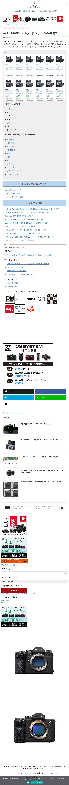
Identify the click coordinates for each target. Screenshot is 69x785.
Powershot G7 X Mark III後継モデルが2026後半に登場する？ (42, 440)
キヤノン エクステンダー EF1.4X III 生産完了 (21, 226)
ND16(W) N (11, 146)
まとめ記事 (53, 11)
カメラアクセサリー (13, 413)
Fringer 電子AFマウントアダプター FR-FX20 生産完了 (25, 219)
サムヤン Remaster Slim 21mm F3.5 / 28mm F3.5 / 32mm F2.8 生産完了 (32, 209)
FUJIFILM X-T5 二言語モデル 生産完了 (19, 216)
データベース (28, 773)
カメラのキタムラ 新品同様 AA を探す (20, 274)
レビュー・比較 (53, 773)
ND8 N (9, 157)
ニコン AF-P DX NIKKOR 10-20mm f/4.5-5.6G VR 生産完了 (26, 223)
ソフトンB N (11, 167)
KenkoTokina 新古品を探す (16, 271)
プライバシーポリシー (9, 565)
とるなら (34, 6)
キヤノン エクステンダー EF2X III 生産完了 (20, 240)
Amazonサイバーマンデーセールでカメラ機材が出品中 (39, 457)
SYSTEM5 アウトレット (16, 267)
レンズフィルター (23, 413)
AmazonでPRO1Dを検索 (14, 197)
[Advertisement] (34, 330)
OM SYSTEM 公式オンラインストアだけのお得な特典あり (28, 264)
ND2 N (9, 160)
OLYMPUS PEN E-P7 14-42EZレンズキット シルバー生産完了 (27, 212)
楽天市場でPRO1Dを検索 (14, 193)
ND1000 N (11, 150)
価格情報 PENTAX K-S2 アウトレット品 (35, 424)
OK (28, 782)
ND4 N (9, 153)
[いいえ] (67, 780)
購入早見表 (36, 773)
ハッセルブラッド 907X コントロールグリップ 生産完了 (25, 234)
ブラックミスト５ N (14, 174)
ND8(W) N (11, 143)
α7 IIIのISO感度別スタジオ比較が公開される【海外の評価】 (41, 482)
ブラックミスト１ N (14, 171)
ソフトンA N (11, 164)
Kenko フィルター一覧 (13, 190)
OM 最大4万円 (12, 287)
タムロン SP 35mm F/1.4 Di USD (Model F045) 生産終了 (26, 230)
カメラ (5, 413)
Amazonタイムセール (28, 593)
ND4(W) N (11, 139)
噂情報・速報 (20, 773)
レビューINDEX (44, 773)
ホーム (13, 773)
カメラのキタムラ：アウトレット (11, 593)
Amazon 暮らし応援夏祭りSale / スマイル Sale (29, 11)
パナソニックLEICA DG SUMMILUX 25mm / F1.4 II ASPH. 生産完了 (29, 237)
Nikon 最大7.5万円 (13, 283)
